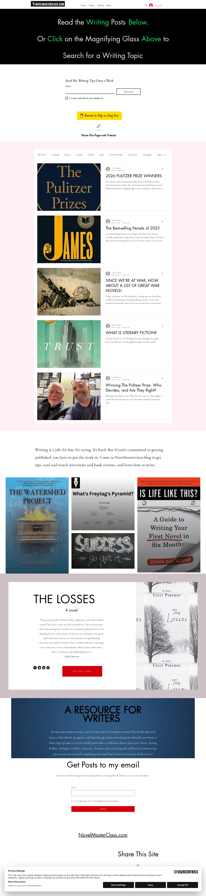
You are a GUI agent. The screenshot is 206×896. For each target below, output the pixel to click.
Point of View (116, 154)
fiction (67, 154)
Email (68, 86)
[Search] (146, 5)
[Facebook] (35, 667)
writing (55, 154)
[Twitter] (39, 667)
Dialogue (147, 154)
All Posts (41, 154)
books (91, 154)
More (159, 154)
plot (102, 154)
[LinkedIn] (43, 667)
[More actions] (163, 169)
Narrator (133, 154)
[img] (48, 6)
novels (80, 154)
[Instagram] (48, 667)
